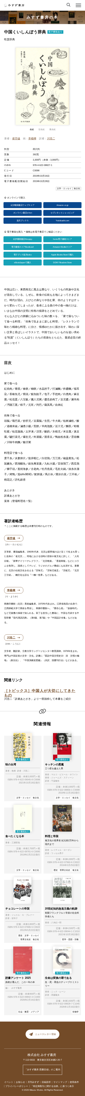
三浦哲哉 (16, 843)
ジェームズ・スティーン (62, 778)
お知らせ (20, 1082)
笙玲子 (15, 918)
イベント (8, 1082)
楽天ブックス (22, 220)
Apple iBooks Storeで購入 (62, 255)
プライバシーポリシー (16, 1086)
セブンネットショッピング (62, 213)
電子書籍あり (55, 31)
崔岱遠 (16, 138)
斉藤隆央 (55, 995)
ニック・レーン (58, 992)
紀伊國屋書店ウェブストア (22, 205)
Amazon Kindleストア (62, 247)
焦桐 (14, 771)
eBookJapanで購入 (22, 262)
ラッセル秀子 (57, 853)
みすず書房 (16, 988)
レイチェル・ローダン (61, 850)
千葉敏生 (55, 781)
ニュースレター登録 (45, 1034)
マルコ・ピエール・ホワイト (64, 775)
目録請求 (46, 1082)
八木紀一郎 (56, 923)
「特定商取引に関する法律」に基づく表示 (52, 1086)
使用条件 (74, 1082)
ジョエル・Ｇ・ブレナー (23, 915)
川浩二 (51, 138)
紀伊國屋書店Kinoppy (22, 239)
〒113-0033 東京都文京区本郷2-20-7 (42, 1060)
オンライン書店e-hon (22, 213)
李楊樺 (32, 138)
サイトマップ (60, 1082)
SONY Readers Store (62, 262)
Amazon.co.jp (62, 205)
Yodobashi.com (62, 220)
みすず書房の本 (42, 17)
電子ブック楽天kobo (23, 255)
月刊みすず (33, 1082)
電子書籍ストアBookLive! (22, 247)
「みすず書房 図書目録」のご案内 (42, 1069)
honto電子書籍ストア (62, 239)
